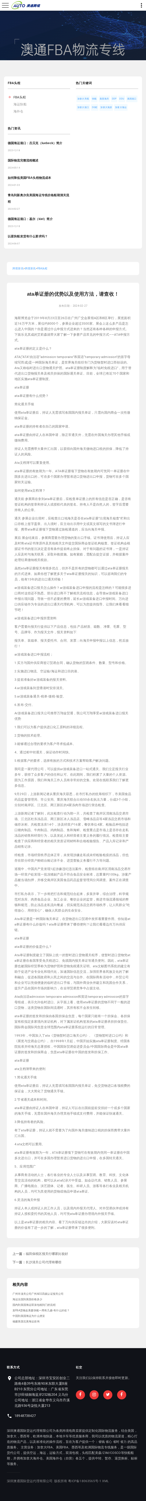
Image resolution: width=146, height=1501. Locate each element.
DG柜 (95, 107)
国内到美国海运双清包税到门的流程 (34, 1304)
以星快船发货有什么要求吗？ (28, 236)
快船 (94, 98)
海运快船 (20, 104)
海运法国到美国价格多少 (27, 1299)
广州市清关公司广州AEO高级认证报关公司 (38, 1293)
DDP (114, 98)
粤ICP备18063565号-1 (85, 1481)
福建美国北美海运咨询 (26, 1321)
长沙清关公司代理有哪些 (44, 1262)
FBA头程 (19, 97)
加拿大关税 (83, 98)
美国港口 (131, 98)
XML (105, 1481)
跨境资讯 (18, 268)
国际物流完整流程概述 (23, 160)
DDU (121, 98)
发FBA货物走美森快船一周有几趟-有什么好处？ (41, 1310)
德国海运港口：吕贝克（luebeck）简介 (35, 143)
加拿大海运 (121, 107)
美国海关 (104, 98)
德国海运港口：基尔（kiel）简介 (30, 219)
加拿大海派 (106, 107)
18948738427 (25, 1416)
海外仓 (18, 111)
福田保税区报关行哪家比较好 (47, 1254)
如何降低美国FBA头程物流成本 (29, 177)
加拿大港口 (83, 107)
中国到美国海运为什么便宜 (29, 1315)
